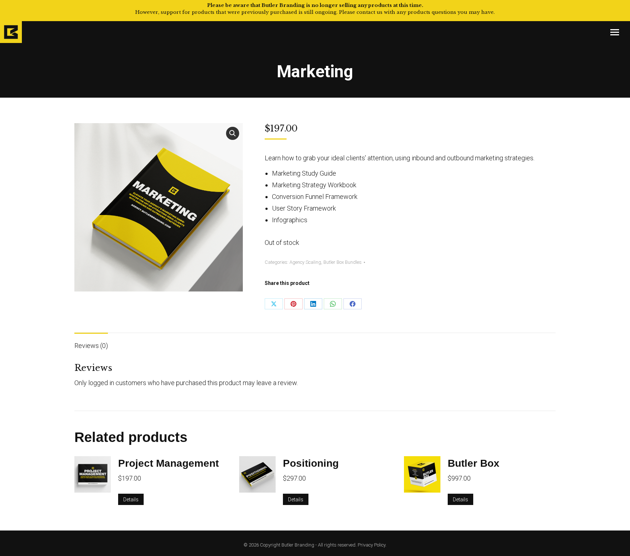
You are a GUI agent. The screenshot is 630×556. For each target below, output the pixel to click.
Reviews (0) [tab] (91, 345)
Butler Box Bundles (342, 262)
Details (131, 499)
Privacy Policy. (372, 545)
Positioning (311, 463)
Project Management (168, 463)
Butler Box (473, 463)
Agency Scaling (305, 262)
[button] (232, 133)
